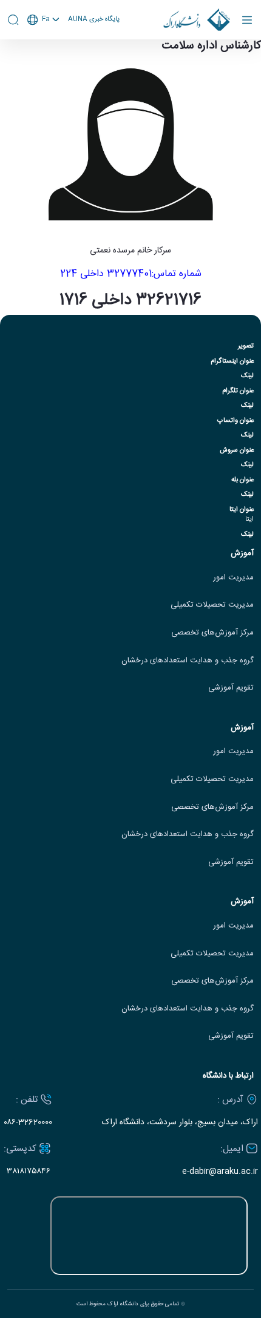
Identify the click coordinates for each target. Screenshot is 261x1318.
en (43, 51)
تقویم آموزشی (231, 688)
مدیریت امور (233, 578)
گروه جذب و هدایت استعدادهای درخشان (187, 660)
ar (43, 65)
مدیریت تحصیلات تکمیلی (212, 605)
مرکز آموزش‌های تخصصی (212, 633)
